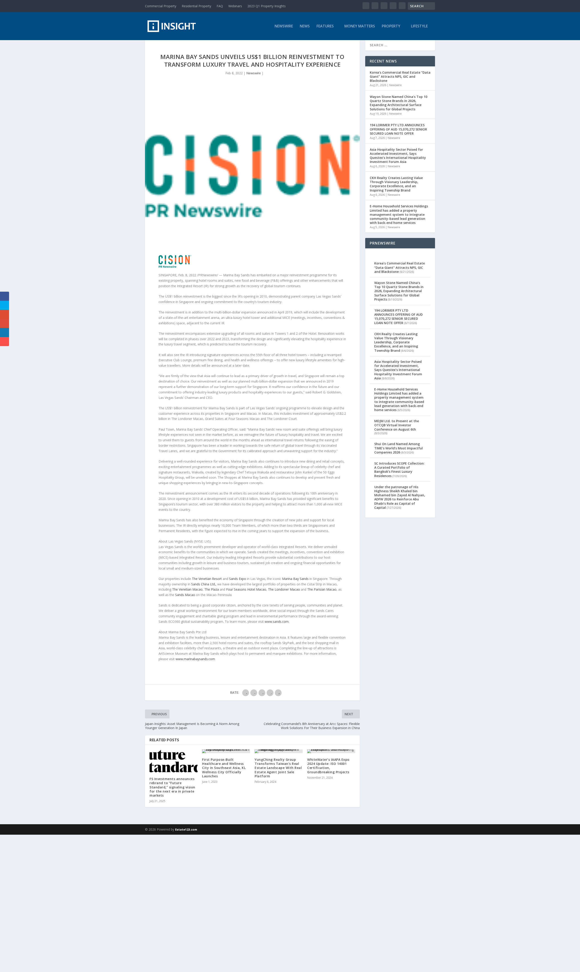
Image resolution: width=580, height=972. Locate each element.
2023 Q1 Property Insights (266, 6)
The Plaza (211, 589)
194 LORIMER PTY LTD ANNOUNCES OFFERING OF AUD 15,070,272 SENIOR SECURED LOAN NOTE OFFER (398, 129)
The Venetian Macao (187, 589)
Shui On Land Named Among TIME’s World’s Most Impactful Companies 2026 (398, 448)
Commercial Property (160, 6)
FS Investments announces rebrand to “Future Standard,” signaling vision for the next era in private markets (172, 787)
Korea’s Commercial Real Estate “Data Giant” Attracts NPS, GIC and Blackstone (400, 76)
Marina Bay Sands (295, 579)
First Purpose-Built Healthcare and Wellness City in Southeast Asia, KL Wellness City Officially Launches (224, 767)
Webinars (235, 6)
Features (325, 26)
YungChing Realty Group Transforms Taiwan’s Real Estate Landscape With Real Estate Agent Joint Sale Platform (278, 767)
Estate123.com (186, 829)
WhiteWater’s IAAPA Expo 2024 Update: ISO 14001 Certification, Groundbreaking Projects (328, 765)
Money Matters (359, 26)
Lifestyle (419, 26)
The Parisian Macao (321, 589)
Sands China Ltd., (203, 584)
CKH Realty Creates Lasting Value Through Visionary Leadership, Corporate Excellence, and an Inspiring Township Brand (396, 184)
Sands (185, 595)
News (305, 26)
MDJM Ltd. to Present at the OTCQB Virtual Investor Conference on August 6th (396, 425)
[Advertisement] (136, 903)
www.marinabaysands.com (195, 659)
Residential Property (196, 6)
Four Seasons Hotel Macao (246, 589)
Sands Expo (237, 579)
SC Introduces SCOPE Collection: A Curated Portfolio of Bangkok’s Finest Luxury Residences (399, 469)
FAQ (220, 6)
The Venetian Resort (207, 579)
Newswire (284, 26)
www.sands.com (277, 621)
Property (391, 26)
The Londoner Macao (284, 589)
